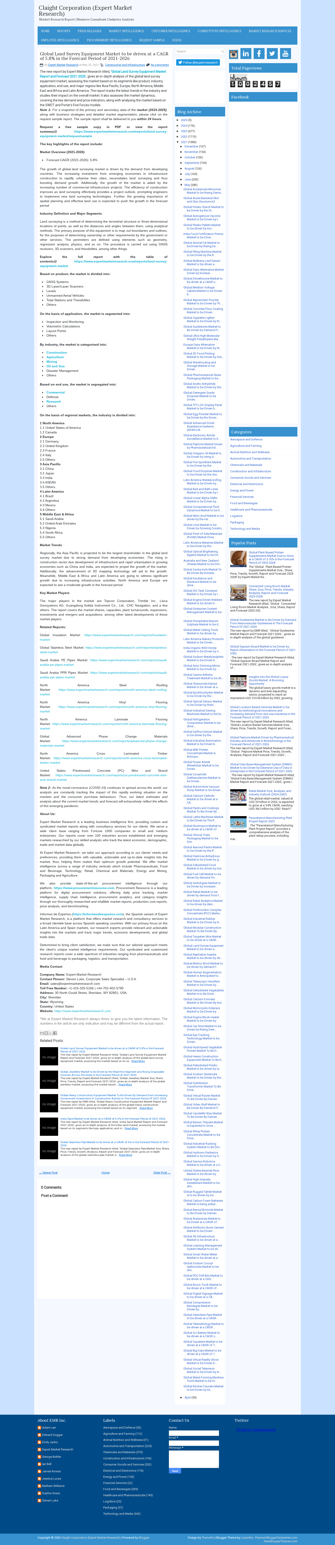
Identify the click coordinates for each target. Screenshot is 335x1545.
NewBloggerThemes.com (280, 1541)
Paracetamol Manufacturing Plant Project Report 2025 (270, 819)
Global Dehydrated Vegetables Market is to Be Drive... (203, 992)
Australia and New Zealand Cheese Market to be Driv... (202, 562)
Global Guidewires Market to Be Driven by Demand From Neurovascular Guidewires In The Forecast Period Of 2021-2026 (263, 623)
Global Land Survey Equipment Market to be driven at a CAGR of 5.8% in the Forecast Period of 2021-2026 (104, 56)
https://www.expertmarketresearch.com (82, 1011)
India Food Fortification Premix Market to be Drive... (203, 235)
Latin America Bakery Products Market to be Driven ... (203, 640)
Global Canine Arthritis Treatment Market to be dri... (203, 676)
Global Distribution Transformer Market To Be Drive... (202, 1086)
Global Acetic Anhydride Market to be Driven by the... (203, 385)
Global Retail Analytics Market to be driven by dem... (203, 902)
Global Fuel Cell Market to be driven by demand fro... (202, 875)
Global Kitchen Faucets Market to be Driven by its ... (203, 1388)
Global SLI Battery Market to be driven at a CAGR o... (201, 1334)
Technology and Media (245, 528)
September (192, 163)
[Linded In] (246, 59)
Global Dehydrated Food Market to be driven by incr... (203, 866)
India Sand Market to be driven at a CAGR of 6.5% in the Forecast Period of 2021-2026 (112, 1118)
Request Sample (152, 40)
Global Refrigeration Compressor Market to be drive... (202, 723)
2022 (184, 136)
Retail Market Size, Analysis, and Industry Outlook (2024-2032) (270, 792)
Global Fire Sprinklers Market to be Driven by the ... (202, 463)
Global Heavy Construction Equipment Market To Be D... (203, 1058)
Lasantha (247, 1537)
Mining (51, 361)
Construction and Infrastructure (125, 65)
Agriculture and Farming (246, 445)
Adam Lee (49, 1427)
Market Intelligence (126, 31)
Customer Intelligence (171, 31)
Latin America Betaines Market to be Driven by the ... (203, 544)
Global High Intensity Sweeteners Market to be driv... (201, 1183)
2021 (184, 142)
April (188, 1397)
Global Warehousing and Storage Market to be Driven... (199, 366)
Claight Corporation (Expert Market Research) (85, 10)
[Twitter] (273, 59)
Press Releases (89, 31)
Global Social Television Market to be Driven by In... (202, 1370)
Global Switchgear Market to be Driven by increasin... (202, 884)
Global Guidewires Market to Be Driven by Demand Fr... (202, 328)
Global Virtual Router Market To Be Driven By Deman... (201, 1097)
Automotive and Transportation (250, 458)
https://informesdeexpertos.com (98, 914)
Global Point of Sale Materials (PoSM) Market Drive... (202, 535)
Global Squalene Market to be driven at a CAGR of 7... (202, 1343)
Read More (138, 1061)
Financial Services (242, 497)
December (191, 146)
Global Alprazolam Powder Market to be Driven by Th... (202, 301)
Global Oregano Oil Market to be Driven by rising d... (202, 455)
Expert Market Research (63, 65)
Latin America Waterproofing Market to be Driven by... (202, 481)
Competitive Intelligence (219, 31)
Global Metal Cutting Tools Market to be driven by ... (201, 631)
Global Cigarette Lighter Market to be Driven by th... (202, 319)
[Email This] (42, 1033)
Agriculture (55, 357)
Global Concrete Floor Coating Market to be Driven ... (203, 310)
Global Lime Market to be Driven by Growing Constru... (203, 526)
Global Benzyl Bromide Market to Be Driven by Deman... (203, 1211)
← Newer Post (48, 1172)
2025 (184, 120)
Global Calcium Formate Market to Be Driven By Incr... (203, 1000)
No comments (160, 65)
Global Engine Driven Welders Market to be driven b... (202, 601)
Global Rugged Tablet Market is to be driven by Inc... (202, 1193)
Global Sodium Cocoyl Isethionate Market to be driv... (201, 1267)
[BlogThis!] (46, 1033)
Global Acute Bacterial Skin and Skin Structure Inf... (201, 199)
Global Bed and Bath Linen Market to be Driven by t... (201, 490)
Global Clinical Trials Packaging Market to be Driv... (200, 838)
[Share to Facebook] (55, 1033)
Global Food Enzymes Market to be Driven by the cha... (202, 472)
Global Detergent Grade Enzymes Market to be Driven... (199, 396)
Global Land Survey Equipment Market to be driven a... (203, 947)
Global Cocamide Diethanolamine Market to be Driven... (202, 778)
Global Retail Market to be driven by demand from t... (202, 893)
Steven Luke (50, 1500)
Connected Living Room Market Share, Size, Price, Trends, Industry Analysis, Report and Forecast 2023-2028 (271, 591)
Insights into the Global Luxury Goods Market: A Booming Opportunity (268, 680)
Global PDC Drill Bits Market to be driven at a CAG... (203, 1277)
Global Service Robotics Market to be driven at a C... (202, 1163)
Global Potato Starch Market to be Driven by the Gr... (203, 208)
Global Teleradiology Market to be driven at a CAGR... (203, 1325)
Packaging (237, 522)
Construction (56, 352)
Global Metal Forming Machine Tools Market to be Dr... (203, 1379)
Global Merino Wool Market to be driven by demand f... (203, 965)
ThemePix (208, 1537)
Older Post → (162, 1172)
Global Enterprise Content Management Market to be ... (202, 612)
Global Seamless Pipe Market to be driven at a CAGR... (202, 1316)
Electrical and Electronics (246, 484)
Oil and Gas (55, 366)
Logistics (236, 516)
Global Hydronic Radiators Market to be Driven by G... (202, 1154)
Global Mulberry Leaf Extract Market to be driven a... (201, 262)
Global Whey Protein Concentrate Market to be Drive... (201, 1135)
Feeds (176, 40)
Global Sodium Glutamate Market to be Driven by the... (203, 1075)
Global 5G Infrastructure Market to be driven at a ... (201, 1238)
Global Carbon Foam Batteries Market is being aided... (203, 1202)
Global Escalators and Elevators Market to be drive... (199, 582)
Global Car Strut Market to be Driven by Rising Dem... (202, 1027)
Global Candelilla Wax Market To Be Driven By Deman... (202, 1115)
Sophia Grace (51, 1493)
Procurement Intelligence (109, 40)
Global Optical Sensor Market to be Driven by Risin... (202, 703)
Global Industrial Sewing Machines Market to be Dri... (203, 712)
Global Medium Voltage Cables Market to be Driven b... (202, 291)
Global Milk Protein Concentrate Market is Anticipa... (199, 753)
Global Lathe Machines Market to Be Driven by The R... (203, 818)
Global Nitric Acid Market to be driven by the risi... (203, 517)
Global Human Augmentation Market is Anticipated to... (202, 974)
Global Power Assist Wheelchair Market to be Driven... (201, 765)
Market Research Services (270, 31)
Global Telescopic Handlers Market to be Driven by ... (201, 983)
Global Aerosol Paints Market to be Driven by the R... (202, 849)
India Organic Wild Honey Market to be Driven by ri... (202, 649)
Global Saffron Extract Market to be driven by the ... (202, 733)
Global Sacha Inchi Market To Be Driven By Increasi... (202, 571)
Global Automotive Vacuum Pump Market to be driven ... (203, 788)
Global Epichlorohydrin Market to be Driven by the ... (203, 694)
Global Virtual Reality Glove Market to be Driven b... (201, 1361)
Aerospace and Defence (246, 439)
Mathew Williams (53, 1486)
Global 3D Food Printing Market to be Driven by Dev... (203, 355)
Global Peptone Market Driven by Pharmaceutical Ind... (202, 445)
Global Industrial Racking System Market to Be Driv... (202, 1145)
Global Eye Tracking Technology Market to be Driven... (201, 1038)
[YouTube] (286, 59)
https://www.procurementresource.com (84, 888)
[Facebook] (260, 59)
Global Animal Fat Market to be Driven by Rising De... (201, 244)
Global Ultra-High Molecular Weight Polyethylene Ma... (201, 337)
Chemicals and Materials (246, 465)
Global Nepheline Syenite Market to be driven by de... (202, 956)
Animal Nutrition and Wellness (250, 452)
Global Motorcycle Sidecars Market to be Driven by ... (201, 1009)
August (189, 168)
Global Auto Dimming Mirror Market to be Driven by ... (201, 667)
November (191, 152)
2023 (184, 131)
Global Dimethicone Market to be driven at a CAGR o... (203, 280)
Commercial (55, 392)
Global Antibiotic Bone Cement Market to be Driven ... (203, 1229)
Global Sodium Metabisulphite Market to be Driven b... (203, 658)
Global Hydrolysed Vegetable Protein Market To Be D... (202, 1049)
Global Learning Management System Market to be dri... (202, 1247)
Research (53, 401)
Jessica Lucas (51, 1478)
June (188, 179)
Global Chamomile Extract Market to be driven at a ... (201, 685)
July (187, 174)
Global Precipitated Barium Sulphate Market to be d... (201, 622)
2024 (184, 125)
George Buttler (51, 1456)
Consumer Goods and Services (250, 477)
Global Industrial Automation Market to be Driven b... (202, 742)
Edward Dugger (52, 1435)
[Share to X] (50, 1033)
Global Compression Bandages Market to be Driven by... (200, 1306)
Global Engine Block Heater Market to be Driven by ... (201, 1018)
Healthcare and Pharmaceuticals (251, 509)
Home (45, 31)
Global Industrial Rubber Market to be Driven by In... (202, 920)
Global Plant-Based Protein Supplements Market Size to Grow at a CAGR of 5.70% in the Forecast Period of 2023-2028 (271, 557)
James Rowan (51, 1471)
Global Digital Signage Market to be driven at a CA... (203, 1295)
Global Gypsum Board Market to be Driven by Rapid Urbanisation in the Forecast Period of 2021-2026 (263, 650)
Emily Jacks (50, 1442)
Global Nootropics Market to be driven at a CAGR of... (202, 827)
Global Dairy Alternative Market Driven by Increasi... (203, 271)
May (187, 185)
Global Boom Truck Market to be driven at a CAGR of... (202, 1286)
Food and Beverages (244, 503)
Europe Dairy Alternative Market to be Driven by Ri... (202, 346)
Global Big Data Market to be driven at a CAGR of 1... (202, 1352)
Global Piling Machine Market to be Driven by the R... (202, 253)
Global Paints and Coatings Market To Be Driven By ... (201, 809)
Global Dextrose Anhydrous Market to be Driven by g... (202, 857)
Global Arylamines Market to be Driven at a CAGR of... (202, 1220)
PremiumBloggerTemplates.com (276, 1537)
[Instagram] (234, 59)
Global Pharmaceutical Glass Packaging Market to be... (202, 376)
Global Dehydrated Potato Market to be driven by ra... (202, 1067)
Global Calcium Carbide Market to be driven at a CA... (200, 799)
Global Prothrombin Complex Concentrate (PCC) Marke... (202, 911)
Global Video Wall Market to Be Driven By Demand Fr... (201, 1106)
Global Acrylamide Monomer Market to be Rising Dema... (203, 191)
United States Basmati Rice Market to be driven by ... (201, 1172)
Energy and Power (242, 490)
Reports (63, 31)
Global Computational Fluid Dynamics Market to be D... (202, 508)
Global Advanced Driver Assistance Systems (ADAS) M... (198, 426)
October (190, 157)
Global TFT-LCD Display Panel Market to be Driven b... (202, 406)
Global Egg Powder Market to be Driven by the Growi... (202, 415)
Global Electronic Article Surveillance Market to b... (201, 437)
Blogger (144, 1537)
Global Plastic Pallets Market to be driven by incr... (202, 226)
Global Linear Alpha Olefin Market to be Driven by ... (201, 499)
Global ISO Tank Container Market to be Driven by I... (201, 592)
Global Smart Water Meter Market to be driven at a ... (201, 1256)
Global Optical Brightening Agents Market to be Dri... (201, 553)
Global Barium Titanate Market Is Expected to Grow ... (203, 1124)
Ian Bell (47, 1464)
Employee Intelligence (60, 40)
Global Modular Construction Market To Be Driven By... (202, 929)
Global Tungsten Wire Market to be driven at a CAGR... (202, 938)
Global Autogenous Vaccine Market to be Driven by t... (201, 217)
